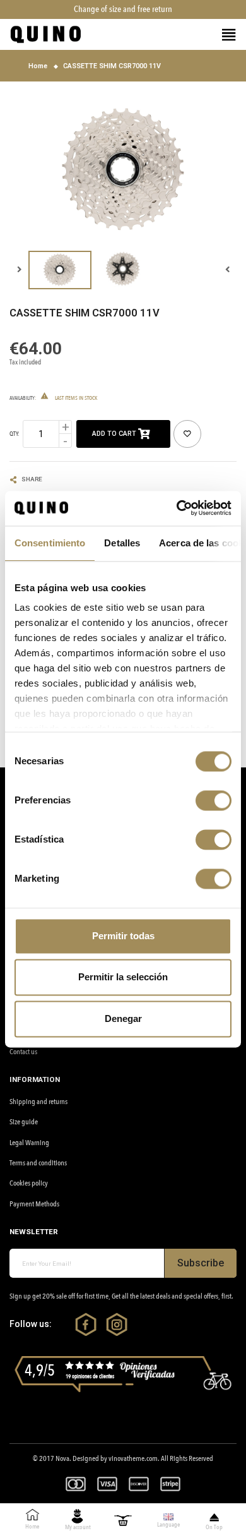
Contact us (23, 1052)
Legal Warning (29, 1143)
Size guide (23, 1122)
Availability (22, 398)
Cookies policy (28, 1183)
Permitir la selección (123, 977)
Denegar (123, 1018)
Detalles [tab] (122, 543)
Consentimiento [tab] (50, 543)
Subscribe (200, 1263)
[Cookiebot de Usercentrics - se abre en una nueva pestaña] (177, 508)
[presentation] (227, 269)
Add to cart (115, 434)
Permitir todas (123, 935)
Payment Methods (34, 1204)
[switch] (213, 800)
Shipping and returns (38, 1101)
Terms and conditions (38, 1163)
